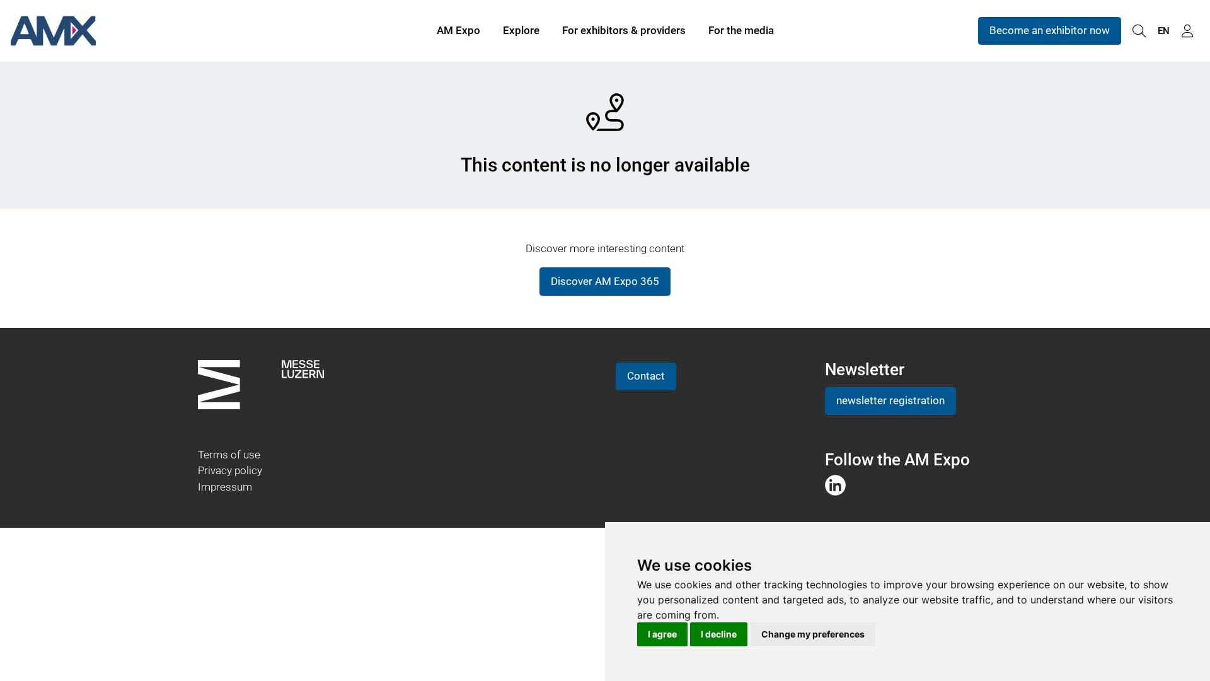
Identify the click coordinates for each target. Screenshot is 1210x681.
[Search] (1138, 31)
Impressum (225, 486)
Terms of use (229, 454)
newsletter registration (890, 400)
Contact (646, 376)
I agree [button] (662, 634)
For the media (741, 30)
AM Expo (458, 30)
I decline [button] (719, 634)
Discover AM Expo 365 (605, 281)
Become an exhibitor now (1049, 30)
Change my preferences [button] (813, 634)
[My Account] (1187, 31)
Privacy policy (230, 470)
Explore (521, 30)
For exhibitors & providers (624, 30)
